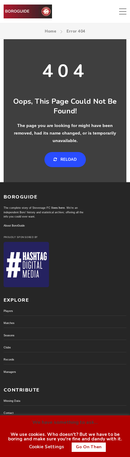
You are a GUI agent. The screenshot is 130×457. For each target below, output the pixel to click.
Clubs (7, 347)
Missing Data (12, 400)
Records (9, 359)
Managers (10, 371)
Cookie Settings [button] (46, 447)
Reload (68, 159)
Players (8, 311)
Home (50, 31)
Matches (9, 323)
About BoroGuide (14, 225)
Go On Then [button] (89, 447)
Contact (9, 412)
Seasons (9, 335)
